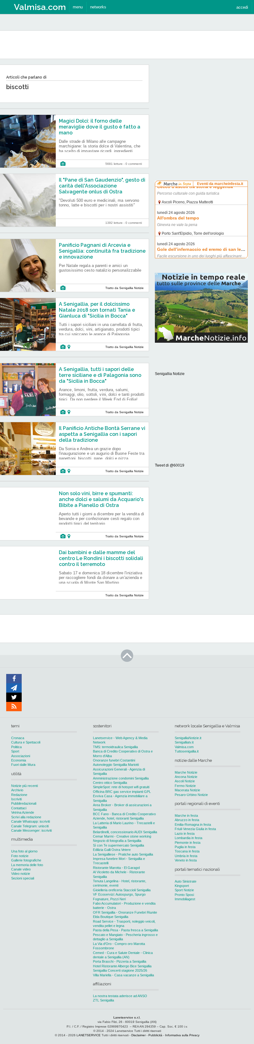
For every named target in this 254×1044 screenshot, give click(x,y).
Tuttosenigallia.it (187, 751)
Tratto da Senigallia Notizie (124, 288)
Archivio (17, 790)
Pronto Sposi (184, 895)
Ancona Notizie (186, 777)
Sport (15, 751)
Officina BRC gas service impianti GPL (122, 791)
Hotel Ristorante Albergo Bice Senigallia (122, 966)
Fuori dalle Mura (23, 764)
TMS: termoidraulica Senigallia (115, 747)
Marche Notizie (186, 772)
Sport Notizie (184, 890)
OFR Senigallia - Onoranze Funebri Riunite (125, 912)
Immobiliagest (185, 899)
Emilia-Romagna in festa (193, 824)
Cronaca (17, 738)
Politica (16, 747)
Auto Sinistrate (185, 881)
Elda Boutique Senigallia (110, 917)
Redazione (19, 795)
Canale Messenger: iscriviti (31, 830)
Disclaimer (138, 1035)
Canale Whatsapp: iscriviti (30, 821)
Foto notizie (19, 856)
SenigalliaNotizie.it (188, 738)
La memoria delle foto (27, 865)
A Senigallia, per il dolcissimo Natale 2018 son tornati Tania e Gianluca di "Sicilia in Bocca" (97, 310)
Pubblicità (155, 1035)
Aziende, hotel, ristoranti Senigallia (118, 818)
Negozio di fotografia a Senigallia (117, 841)
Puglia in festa (185, 847)
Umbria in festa (186, 856)
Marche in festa (186, 815)
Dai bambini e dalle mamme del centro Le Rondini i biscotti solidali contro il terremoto (101, 558)
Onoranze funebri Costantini (114, 760)
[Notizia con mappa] (69, 347)
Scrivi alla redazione (26, 817)
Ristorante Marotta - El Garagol (116, 868)
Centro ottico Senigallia (110, 782)
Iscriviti (16, 799)
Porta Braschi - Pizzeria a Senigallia (119, 961)
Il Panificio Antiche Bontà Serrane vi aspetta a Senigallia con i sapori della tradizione (102, 434)
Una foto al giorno (24, 851)
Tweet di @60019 (169, 465)
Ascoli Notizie (185, 781)
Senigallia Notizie (170, 374)
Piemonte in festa (187, 842)
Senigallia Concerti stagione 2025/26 (120, 970)
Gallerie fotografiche (26, 860)
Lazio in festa (185, 833)
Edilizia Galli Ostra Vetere (112, 850)
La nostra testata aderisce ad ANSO (120, 996)
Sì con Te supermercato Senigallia (118, 845)
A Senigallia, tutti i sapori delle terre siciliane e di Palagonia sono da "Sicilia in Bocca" (100, 375)
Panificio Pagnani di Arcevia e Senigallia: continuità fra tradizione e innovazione (102, 251)
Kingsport (182, 886)
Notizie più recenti (24, 786)
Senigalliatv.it (184, 742)
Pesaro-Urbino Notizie (191, 795)
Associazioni (20, 756)
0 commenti (133, 163)
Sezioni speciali (22, 878)
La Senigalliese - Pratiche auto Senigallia (123, 854)
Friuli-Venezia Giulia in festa (195, 829)
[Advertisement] (201, 103)
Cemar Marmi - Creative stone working (122, 836)
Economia (18, 760)
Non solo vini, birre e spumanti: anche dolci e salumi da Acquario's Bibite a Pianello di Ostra (101, 499)
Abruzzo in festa (187, 820)
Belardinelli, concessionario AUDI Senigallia (125, 832)
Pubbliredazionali (23, 803)
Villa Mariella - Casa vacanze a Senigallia (123, 975)
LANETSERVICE (89, 1035)
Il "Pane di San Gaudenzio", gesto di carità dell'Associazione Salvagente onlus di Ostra (102, 186)
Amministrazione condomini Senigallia (121, 778)
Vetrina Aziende (22, 812)
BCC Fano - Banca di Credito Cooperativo (124, 814)
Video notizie (20, 873)
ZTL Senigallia (103, 1000)
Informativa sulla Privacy (182, 1035)
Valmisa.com (184, 747)
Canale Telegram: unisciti (30, 826)
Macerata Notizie (187, 790)
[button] (242, 7)
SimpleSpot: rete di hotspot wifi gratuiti (121, 787)
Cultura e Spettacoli (25, 742)
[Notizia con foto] (62, 164)
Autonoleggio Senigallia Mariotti (116, 764)
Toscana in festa (187, 851)
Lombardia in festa (188, 838)
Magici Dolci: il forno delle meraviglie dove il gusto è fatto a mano (99, 127)
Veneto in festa (186, 860)
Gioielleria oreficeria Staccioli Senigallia (122, 890)
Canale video (21, 869)
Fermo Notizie (185, 786)
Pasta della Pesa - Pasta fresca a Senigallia (125, 930)
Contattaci (18, 808)
